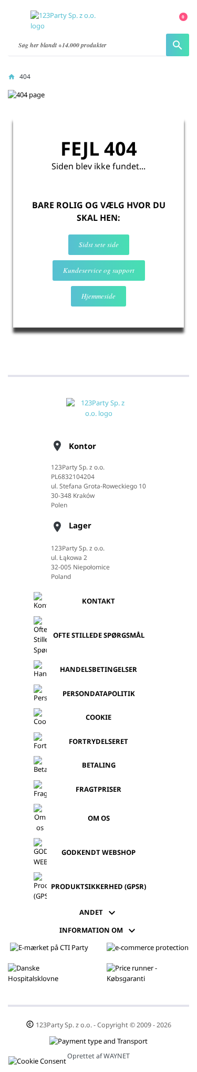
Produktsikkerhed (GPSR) (98, 886)
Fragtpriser (98, 789)
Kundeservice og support (98, 270)
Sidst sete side (99, 244)
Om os (99, 818)
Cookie (98, 717)
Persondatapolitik (99, 693)
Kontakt (98, 601)
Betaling (99, 765)
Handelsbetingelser (98, 669)
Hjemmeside (98, 296)
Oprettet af (98, 1055)
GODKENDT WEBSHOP (98, 852)
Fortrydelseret (98, 741)
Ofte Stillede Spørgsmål (98, 635)
